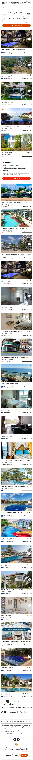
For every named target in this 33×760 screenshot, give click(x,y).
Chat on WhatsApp (16, 25)
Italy (16, 715)
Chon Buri (18, 707)
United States (5, 715)
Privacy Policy (25, 751)
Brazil (19, 715)
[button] (17, 3)
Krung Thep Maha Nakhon (8, 707)
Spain (23, 715)
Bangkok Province (27, 707)
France (12, 715)
